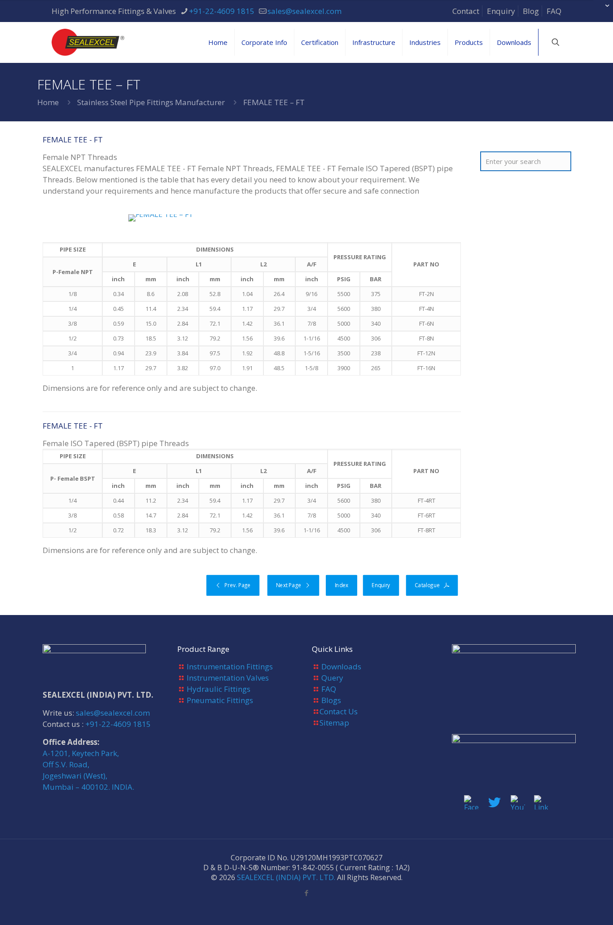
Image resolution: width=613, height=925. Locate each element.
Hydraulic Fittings (218, 689)
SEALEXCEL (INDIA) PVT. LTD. (286, 877)
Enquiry (501, 11)
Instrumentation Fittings (230, 666)
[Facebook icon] (306, 892)
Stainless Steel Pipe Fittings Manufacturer (151, 102)
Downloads (341, 666)
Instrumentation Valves (228, 678)
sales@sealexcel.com (304, 11)
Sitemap (334, 722)
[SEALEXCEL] (88, 42)
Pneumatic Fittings (220, 700)
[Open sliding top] (603, 10)
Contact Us (339, 711)
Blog (531, 11)
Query (332, 678)
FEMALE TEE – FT (274, 102)
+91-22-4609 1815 (221, 11)
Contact (465, 11)
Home (48, 102)
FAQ (554, 11)
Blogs (331, 700)
